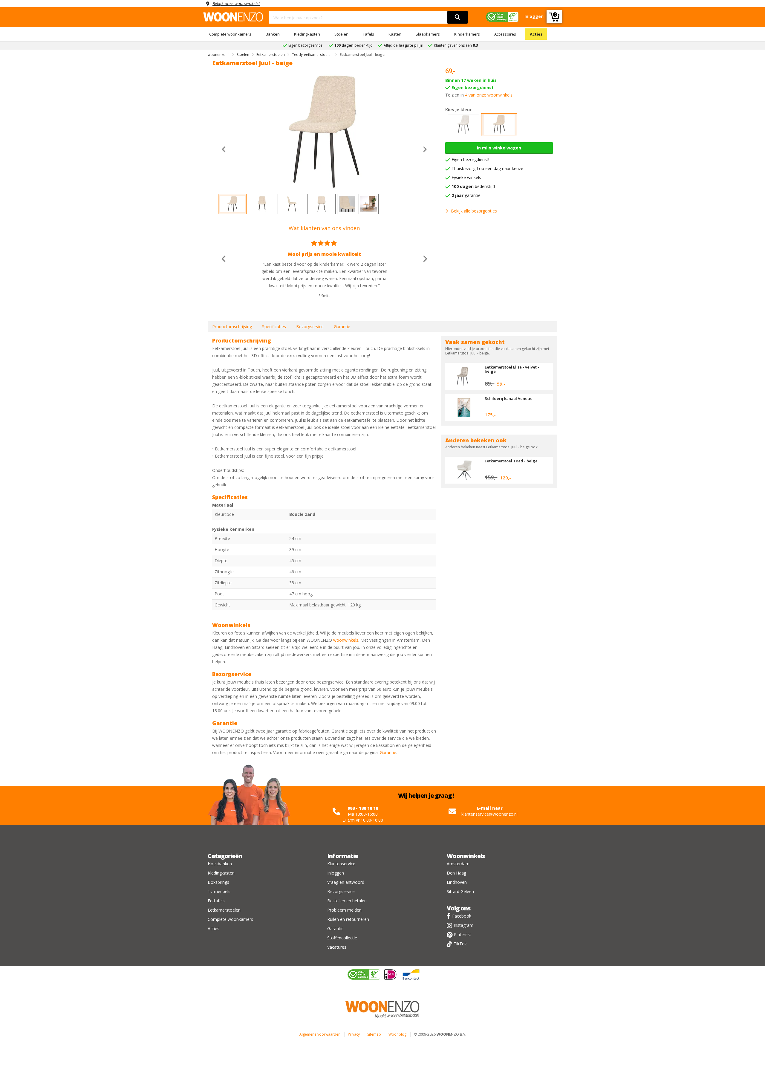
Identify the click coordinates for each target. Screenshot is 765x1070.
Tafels (368, 34)
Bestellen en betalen (347, 901)
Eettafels (216, 901)
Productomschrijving (232, 326)
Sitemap (374, 1034)
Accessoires (505, 34)
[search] (457, 17)
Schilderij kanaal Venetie (509, 398)
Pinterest (462, 934)
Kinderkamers (467, 34)
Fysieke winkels (466, 177)
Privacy (354, 1034)
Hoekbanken (220, 863)
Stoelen (341, 34)
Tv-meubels (219, 891)
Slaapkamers (428, 34)
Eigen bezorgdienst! (470, 159)
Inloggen (335, 873)
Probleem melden (344, 910)
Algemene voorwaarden (319, 1034)
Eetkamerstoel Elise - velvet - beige (512, 369)
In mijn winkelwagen (499, 148)
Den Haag (456, 873)
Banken (273, 34)
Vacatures (336, 947)
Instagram (463, 925)
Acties (536, 34)
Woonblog (397, 1034)
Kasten (394, 34)
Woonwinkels (466, 856)
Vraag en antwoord (345, 882)
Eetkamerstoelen (224, 910)
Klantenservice (341, 863)
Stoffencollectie (342, 938)
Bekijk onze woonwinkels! (236, 3)
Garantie (342, 326)
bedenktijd (473, 186)
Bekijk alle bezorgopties (474, 211)
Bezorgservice (310, 326)
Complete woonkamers (230, 34)
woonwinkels (345, 640)
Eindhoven (457, 882)
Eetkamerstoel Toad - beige (511, 461)
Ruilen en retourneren (348, 919)
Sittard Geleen (460, 891)
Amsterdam (458, 863)
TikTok (460, 944)
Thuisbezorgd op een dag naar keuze (487, 168)
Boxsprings (218, 882)
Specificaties (274, 326)
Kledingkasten (307, 34)
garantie (466, 195)
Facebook (461, 916)
